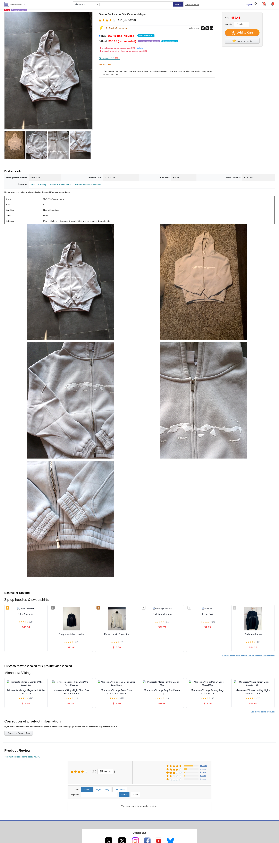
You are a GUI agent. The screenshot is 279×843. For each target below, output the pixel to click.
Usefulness (120, 789)
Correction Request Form (19, 733)
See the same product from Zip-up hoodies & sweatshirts (248, 656)
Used (139, 41)
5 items (203, 769)
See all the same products (263, 712)
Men (33, 184)
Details (140, 48)
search (178, 4)
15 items (203, 766)
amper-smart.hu (17, 4)
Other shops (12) (109, 58)
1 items (203, 776)
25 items (105, 771)
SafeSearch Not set (192, 4)
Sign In (249, 4)
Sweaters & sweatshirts (60, 184)
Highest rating (102, 789)
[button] (273, 4)
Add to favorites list (244, 41)
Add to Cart (244, 32)
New (127, 35)
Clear (135, 794)
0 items (203, 779)
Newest (87, 789)
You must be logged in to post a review (22, 757)
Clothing (42, 184)
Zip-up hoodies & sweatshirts (88, 184)
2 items (203, 772)
